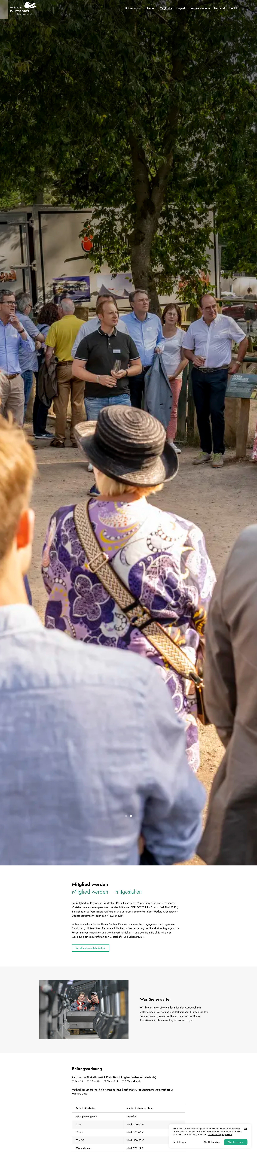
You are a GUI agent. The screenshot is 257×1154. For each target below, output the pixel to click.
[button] (247, 8)
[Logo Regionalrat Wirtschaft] (23, 8)
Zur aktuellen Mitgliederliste (90, 948)
